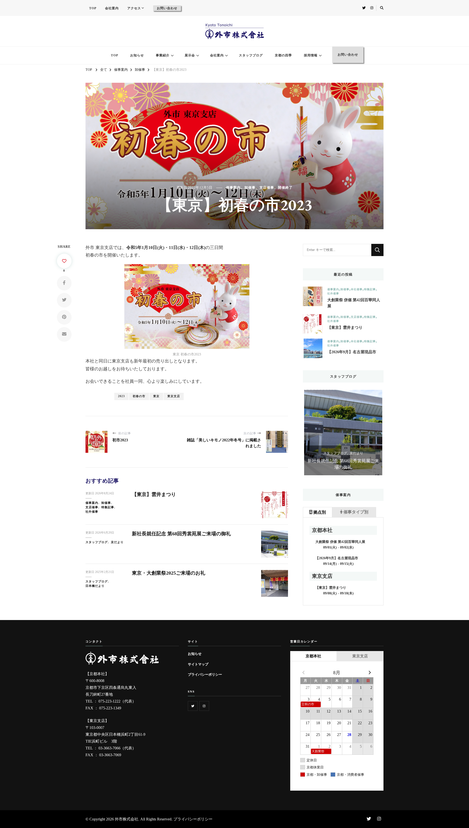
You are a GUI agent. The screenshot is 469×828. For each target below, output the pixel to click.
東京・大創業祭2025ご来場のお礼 (168, 573)
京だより (117, 542)
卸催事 (250, 187)
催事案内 (233, 187)
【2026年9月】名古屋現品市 (351, 352)
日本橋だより (95, 586)
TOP (92, 8)
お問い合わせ (167, 8)
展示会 (190, 55)
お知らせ (137, 55)
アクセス (134, 8)
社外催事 (91, 511)
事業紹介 (163, 55)
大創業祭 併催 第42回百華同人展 (353, 303)
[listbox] (343, 432)
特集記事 (107, 507)
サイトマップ (198, 664)
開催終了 (285, 187)
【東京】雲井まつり (154, 494)
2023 (121, 396)
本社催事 (356, 289)
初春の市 (139, 396)
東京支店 (173, 396)
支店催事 (266, 187)
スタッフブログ (251, 55)
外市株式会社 (126, 819)
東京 (156, 396)
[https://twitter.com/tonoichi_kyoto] (193, 706)
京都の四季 (283, 55)
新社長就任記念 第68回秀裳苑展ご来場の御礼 (181, 533)
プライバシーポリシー (205, 674)
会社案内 (112, 8)
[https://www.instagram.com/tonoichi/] (204, 706)
